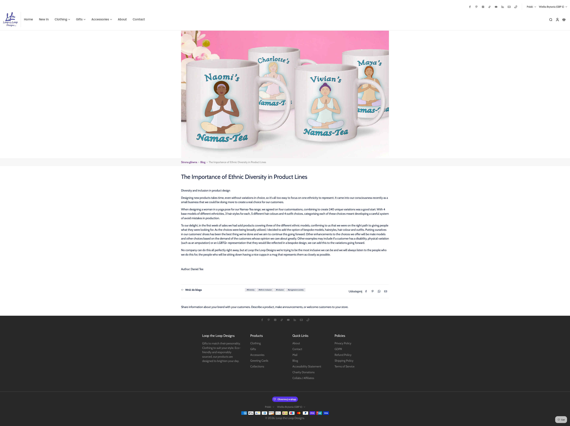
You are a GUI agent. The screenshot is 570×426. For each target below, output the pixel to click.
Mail (294, 355)
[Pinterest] (476, 7)
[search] (550, 19)
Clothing (255, 343)
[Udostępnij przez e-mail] (385, 291)
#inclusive (280, 290)
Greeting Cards (259, 360)
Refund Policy (343, 355)
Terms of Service (344, 366)
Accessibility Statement (306, 366)
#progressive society (296, 290)
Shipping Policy (344, 360)
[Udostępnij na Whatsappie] (379, 291)
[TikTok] (489, 7)
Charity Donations (303, 372)
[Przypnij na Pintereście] (372, 291)
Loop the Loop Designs (290, 418)
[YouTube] (496, 7)
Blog (202, 162)
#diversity (250, 290)
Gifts (253, 349)
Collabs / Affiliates (303, 378)
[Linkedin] (502, 7)
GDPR (338, 349)
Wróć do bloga (193, 289)
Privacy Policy (343, 343)
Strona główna (189, 162)
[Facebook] (470, 7)
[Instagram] (483, 7)
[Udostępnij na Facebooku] (366, 291)
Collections (257, 366)
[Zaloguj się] (557, 19)
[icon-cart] (563, 19)
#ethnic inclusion (265, 290)
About (296, 343)
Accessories (257, 355)
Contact (297, 349)
